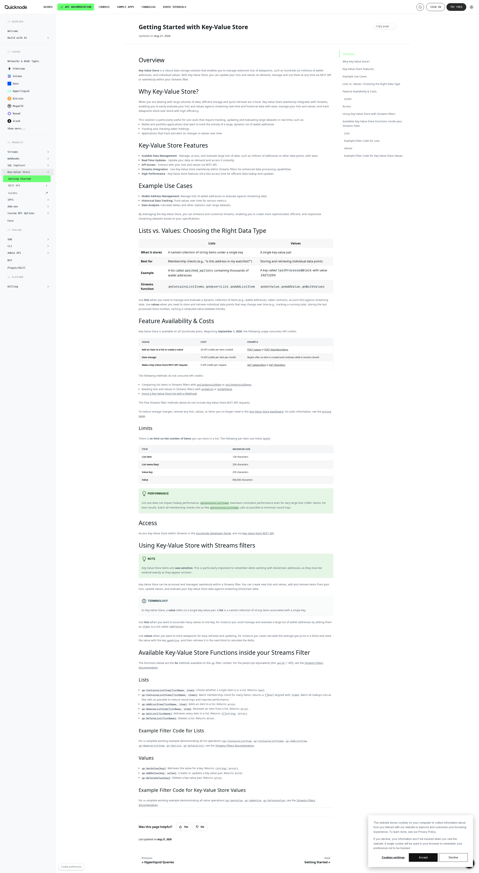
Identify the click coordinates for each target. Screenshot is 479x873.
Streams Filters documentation (234, 745)
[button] (27, 185)
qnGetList (207, 389)
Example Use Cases (355, 76)
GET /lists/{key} (277, 365)
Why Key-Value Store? (356, 61)
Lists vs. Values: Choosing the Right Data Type (371, 84)
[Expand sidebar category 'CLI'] (48, 246)
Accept (423, 857)
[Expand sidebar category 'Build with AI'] (48, 37)
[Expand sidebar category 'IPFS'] (48, 199)
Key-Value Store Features (358, 69)
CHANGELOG (148, 6)
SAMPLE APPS (125, 6)
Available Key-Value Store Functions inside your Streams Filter (372, 124)
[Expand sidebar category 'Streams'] (48, 151)
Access (347, 106)
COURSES (104, 6)
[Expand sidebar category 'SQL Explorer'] (48, 165)
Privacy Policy (427, 831)
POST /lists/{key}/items (276, 349)
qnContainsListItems (238, 384)
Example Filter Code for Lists (362, 141)
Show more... (16, 128)
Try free (456, 6)
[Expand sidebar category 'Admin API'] (48, 252)
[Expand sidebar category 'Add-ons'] (48, 206)
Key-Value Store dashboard (266, 411)
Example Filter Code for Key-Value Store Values (373, 155)
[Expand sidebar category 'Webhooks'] (48, 158)
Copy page (382, 26)
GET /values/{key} (256, 365)
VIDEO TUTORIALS (174, 6)
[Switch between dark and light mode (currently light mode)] (472, 7)
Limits (348, 99)
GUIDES (48, 6)
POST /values (254, 349)
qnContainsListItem (209, 384)
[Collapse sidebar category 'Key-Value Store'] (48, 172)
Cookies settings (393, 857)
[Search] (420, 7)
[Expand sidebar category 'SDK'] (48, 239)
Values (348, 148)
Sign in (435, 6)
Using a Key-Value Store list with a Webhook (169, 393)
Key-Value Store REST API (258, 533)
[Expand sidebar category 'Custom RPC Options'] (48, 213)
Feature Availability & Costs (360, 91)
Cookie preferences (71, 866)
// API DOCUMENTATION (75, 6)
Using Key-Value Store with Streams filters (369, 114)
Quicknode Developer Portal (213, 533)
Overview (348, 54)
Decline (453, 857)
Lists (347, 133)
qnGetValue (224, 389)
